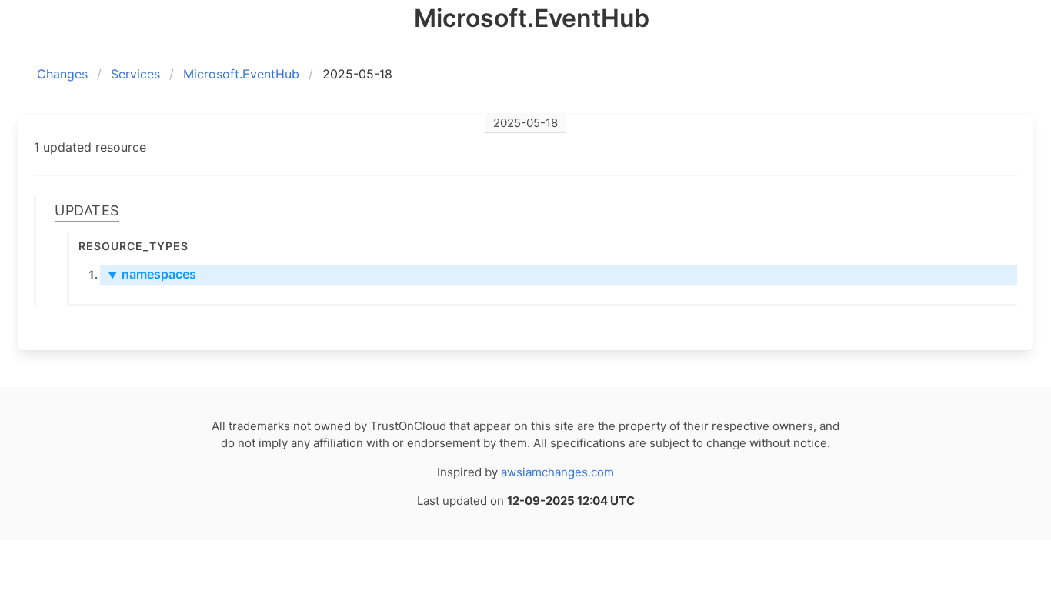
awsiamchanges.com (557, 472)
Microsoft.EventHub (241, 74)
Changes (62, 74)
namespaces (152, 274)
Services (135, 74)
